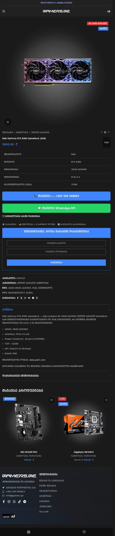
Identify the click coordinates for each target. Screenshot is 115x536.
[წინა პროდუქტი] (101, 132)
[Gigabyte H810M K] (84, 423)
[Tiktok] (19, 501)
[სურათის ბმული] (19, 475)
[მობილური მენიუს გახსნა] (4, 11)
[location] (93, 490)
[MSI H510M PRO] (29, 423)
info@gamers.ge (15, 495)
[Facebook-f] (3, 501)
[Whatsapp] (14, 501)
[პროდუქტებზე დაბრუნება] (105, 132)
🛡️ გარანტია (9, 224)
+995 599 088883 (15, 491)
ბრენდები (45, 496)
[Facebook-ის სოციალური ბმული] (17, 298)
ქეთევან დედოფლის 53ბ (21, 487)
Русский (43, 511)
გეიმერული (45, 288)
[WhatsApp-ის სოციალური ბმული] (25, 298)
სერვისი (44, 501)
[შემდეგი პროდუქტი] (109, 132)
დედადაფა (35, 456)
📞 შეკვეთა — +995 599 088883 (56, 196)
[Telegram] (24, 501)
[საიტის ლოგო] (56, 11)
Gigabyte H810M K (84, 452)
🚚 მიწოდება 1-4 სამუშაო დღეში (37, 224)
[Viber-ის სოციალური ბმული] (37, 298)
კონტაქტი (45, 506)
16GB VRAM (14, 288)
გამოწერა (56, 262)
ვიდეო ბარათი (40, 132)
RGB (34, 288)
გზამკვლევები (48, 491)
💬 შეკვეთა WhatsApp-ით (56, 208)
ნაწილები (22, 132)
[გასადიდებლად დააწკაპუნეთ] (7, 122)
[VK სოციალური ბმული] (29, 298)
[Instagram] (8, 501)
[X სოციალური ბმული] (21, 298)
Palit (106, 142)
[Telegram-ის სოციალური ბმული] (33, 298)
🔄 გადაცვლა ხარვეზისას (72, 224)
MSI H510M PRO (29, 452)
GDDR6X (26, 288)
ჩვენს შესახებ (47, 486)
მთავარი (7, 132)
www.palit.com (37, 360)
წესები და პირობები (51, 480)
